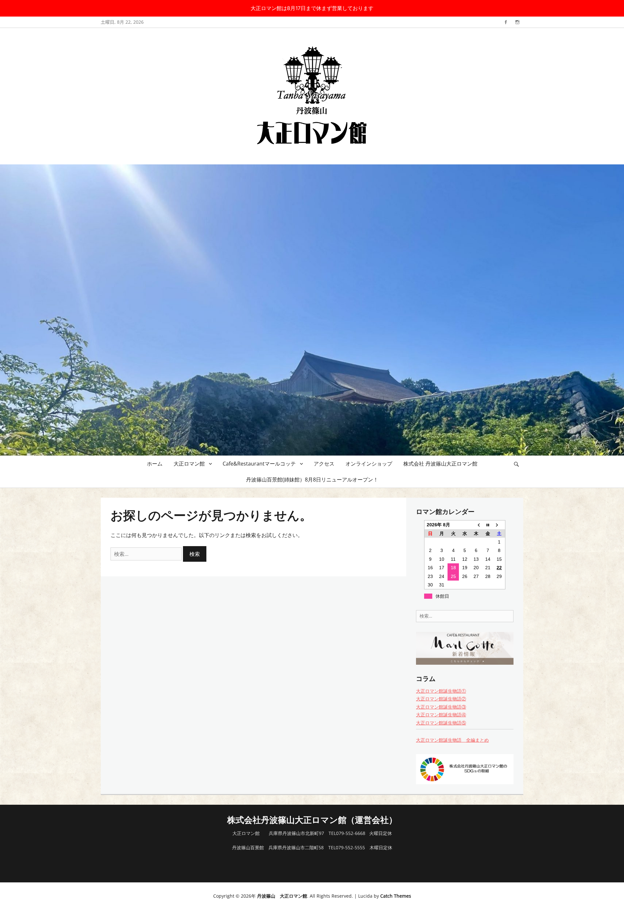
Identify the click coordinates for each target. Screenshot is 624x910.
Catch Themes (395, 896)
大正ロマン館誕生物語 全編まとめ (452, 740)
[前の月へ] (476, 524)
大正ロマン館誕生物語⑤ (441, 723)
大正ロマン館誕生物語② (441, 699)
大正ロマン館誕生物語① (441, 691)
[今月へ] (487, 524)
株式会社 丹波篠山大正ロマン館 (440, 463)
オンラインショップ (368, 463)
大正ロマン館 (189, 463)
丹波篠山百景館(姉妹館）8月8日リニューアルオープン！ (312, 479)
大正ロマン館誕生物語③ (441, 707)
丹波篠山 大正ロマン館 (282, 896)
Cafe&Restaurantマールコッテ (259, 463)
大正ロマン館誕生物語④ (441, 714)
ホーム (154, 463)
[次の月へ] (499, 524)
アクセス (324, 463)
